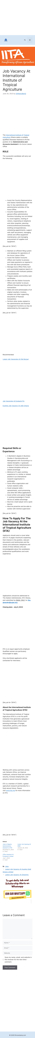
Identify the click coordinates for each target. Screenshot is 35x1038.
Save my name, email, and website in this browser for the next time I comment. (18, 959)
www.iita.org (10, 790)
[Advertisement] (17, 17)
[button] (24, 40)
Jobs (7, 866)
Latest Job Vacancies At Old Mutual (16, 359)
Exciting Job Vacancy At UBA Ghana (16, 406)
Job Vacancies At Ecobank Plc (13, 401)
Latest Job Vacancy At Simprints (17, 875)
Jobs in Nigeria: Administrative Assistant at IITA (7, 846)
